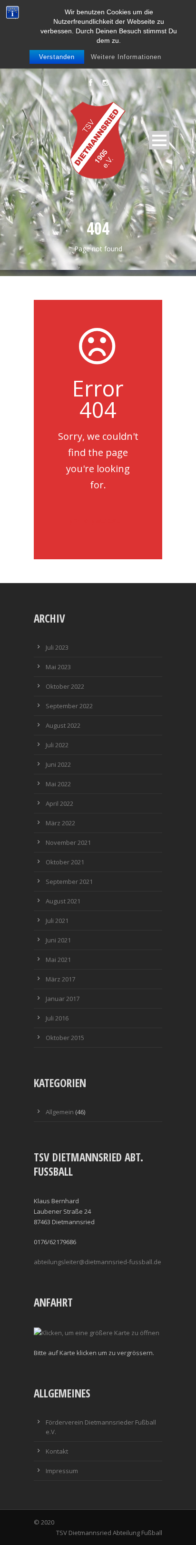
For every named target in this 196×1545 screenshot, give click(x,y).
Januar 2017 (62, 998)
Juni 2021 (58, 940)
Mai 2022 (58, 784)
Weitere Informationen (126, 56)
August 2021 (63, 901)
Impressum (62, 1470)
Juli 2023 (57, 647)
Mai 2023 (58, 667)
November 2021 (68, 842)
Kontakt (57, 1451)
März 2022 (60, 823)
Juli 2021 (57, 920)
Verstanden (57, 56)
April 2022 (59, 803)
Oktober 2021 (65, 862)
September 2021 (69, 881)
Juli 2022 (57, 745)
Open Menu (159, 140)
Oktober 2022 (65, 686)
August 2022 (63, 725)
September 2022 (69, 706)
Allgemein (60, 1112)
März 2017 (60, 979)
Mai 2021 (58, 959)
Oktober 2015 (65, 1037)
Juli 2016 (57, 1018)
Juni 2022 (58, 764)
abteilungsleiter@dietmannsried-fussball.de (97, 1262)
